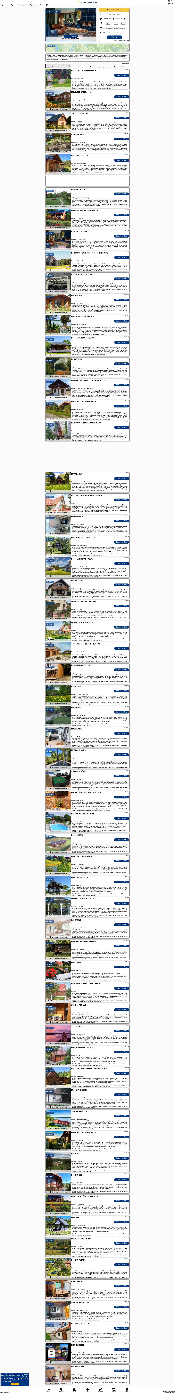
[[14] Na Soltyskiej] (58, 368)
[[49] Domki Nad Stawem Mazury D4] (58, 1141)
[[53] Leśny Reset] (58, 1226)
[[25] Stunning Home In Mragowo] (58, 631)
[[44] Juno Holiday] (58, 1035)
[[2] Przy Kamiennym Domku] (58, 100)
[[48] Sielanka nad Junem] (58, 1120)
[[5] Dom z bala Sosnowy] (58, 164)
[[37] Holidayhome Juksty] (58, 886)
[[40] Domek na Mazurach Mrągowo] (58, 950)
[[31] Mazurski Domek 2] (58, 758)
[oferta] (50, 88)
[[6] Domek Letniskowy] (58, 198)
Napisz (173, 1392)
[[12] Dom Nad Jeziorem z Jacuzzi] (58, 325)
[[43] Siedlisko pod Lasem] (58, 1013)
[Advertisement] (87, 457)
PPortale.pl (8, 1392)
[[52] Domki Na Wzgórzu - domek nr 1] (58, 1205)
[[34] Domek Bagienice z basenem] (58, 822)
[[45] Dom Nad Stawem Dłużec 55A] (58, 1056)
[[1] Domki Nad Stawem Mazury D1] (58, 79)
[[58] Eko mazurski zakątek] (58, 1332)
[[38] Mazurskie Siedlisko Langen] (58, 907)
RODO (9, 1381)
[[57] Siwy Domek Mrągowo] (58, 1311)
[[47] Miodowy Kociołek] (58, 1098)
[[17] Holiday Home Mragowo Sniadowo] (58, 431)
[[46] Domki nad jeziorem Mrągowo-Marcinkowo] (58, 1077)
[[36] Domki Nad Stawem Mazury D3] (58, 865)
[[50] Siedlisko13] (58, 1162)
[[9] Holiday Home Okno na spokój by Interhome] (58, 261)
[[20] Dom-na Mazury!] (58, 525)
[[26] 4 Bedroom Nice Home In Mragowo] (58, 652)
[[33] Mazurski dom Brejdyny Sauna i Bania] (58, 801)
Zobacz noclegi (121, 75)
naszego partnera (97, 555)
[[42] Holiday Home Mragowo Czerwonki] (58, 992)
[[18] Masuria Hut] (58, 482)
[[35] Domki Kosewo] (58, 843)
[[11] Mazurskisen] (58, 304)
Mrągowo (49, 72)
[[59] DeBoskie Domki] (58, 1353)
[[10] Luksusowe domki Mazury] (58, 283)
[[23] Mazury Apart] (58, 589)
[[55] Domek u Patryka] (58, 1268)
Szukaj (114, 37)
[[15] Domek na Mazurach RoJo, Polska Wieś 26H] (58, 389)
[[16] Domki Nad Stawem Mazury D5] (58, 410)
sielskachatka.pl (87, 3)
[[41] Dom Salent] (58, 971)
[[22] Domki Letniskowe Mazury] (58, 567)
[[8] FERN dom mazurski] (58, 240)
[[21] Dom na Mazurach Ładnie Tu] (58, 546)
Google (26, 1374)
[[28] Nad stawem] (58, 695)
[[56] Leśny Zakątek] (58, 1290)
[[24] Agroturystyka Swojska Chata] (58, 610)
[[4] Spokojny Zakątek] (58, 143)
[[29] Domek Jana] (58, 716)
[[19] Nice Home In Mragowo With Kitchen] (58, 504)
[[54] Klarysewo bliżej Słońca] (58, 1247)
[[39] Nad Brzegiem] (58, 928)
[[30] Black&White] (58, 737)
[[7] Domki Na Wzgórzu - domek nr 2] (58, 219)
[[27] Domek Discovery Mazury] (58, 674)
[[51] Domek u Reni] (58, 1183)
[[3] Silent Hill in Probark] (58, 122)
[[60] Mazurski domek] (58, 1375)
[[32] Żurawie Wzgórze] (58, 780)
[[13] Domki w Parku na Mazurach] (58, 346)
